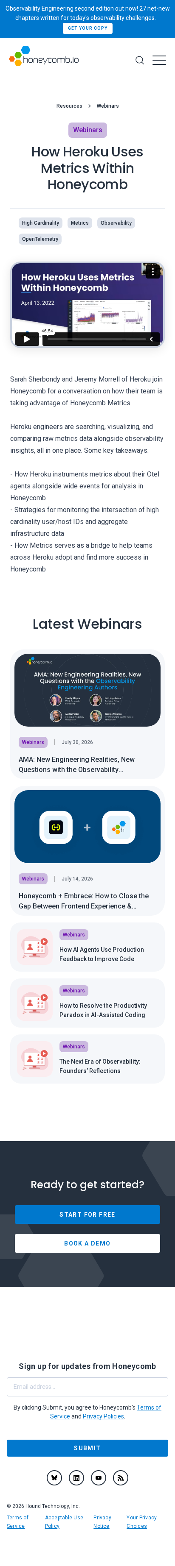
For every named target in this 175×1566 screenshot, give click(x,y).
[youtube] (98, 1477)
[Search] (139, 60)
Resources (69, 106)
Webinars (108, 106)
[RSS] (120, 1477)
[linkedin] (76, 1477)
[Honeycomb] (44, 60)
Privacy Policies (103, 1416)
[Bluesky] (54, 1477)
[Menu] (159, 60)
